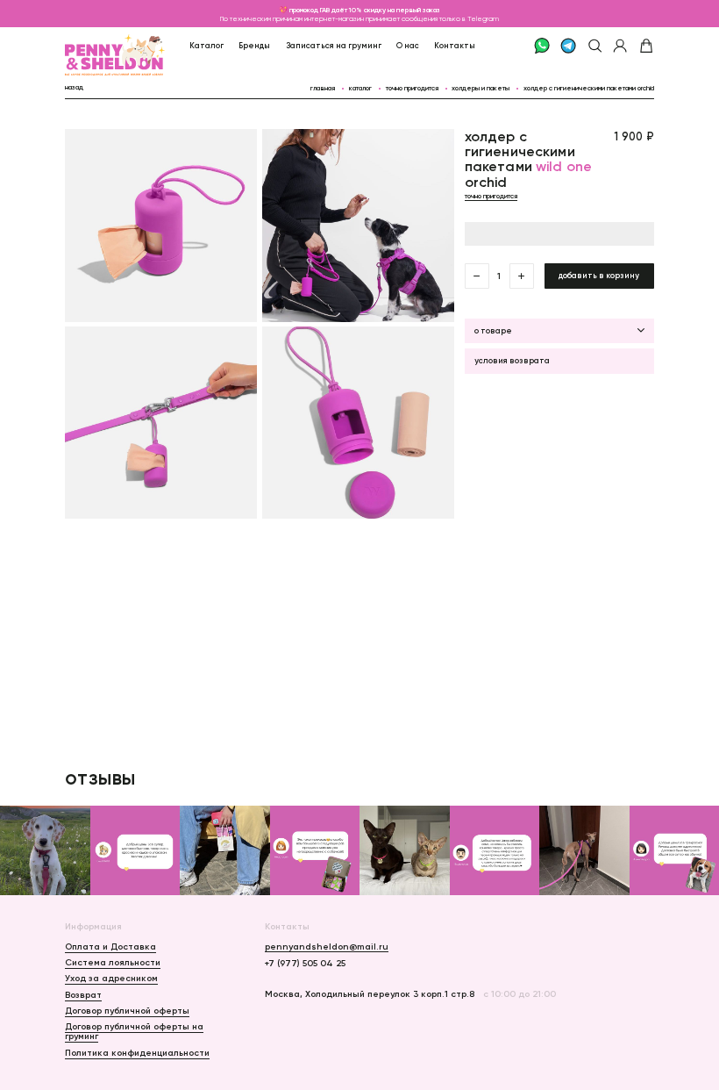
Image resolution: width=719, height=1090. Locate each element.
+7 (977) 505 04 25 (305, 963)
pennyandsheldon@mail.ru (326, 947)
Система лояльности (112, 962)
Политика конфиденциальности (137, 1052)
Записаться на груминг (333, 45)
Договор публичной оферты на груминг (134, 1031)
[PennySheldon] (91, 45)
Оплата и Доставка (110, 946)
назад (74, 86)
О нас (407, 45)
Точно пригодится (412, 87)
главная (322, 87)
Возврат (83, 994)
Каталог (206, 45)
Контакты (454, 45)
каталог (360, 87)
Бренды (254, 45)
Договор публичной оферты (127, 1010)
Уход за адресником (111, 978)
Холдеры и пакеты (480, 87)
